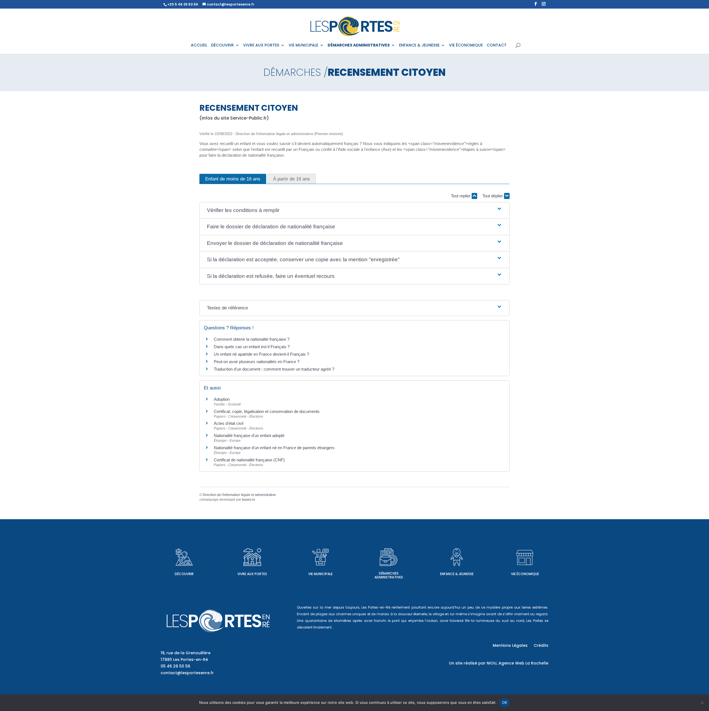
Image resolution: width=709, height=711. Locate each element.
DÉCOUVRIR (222, 45)
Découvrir (184, 574)
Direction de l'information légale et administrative (239, 495)
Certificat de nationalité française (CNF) (249, 459)
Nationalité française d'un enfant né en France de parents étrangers (274, 447)
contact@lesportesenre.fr (187, 673)
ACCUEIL (199, 45)
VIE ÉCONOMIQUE (466, 45)
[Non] (702, 702)
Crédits (541, 645)
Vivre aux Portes (252, 574)
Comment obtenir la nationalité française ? (251, 339)
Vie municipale (320, 574)
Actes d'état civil (228, 423)
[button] (354, 210)
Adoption (222, 399)
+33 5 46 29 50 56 (182, 4)
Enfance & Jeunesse (457, 574)
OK (504, 702)
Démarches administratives (388, 575)
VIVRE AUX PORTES (261, 45)
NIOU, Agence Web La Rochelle (517, 663)
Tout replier (461, 195)
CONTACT (497, 45)
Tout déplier (493, 195)
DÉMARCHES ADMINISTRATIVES (359, 45)
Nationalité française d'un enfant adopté (249, 435)
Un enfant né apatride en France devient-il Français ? (261, 354)
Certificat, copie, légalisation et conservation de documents (267, 411)
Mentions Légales (510, 645)
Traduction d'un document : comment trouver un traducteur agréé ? (274, 369)
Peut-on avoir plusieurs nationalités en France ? (256, 361)
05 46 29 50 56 (175, 666)
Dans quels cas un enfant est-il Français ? (252, 346)
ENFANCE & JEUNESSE (419, 45)
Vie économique (525, 574)
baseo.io (248, 499)
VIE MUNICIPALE (303, 45)
